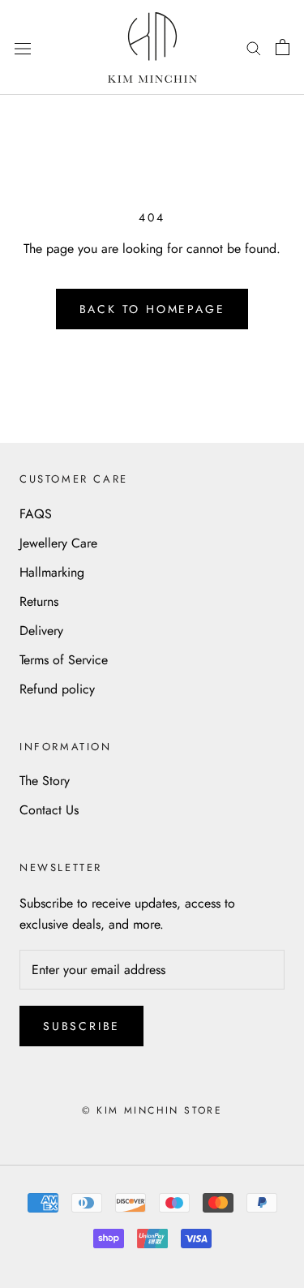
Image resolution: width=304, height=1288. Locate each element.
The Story (44, 780)
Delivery (41, 630)
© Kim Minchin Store (152, 1110)
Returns (38, 601)
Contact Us (49, 810)
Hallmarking (51, 572)
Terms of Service (63, 659)
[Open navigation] (23, 47)
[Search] (253, 47)
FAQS (35, 513)
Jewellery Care (58, 543)
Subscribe (81, 1026)
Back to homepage (152, 309)
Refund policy (57, 689)
